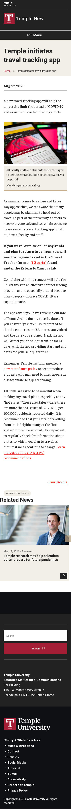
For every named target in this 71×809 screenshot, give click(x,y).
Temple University (10, 4)
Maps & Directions (20, 746)
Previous (3, 538)
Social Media (16, 762)
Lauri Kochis (57, 482)
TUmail (12, 774)
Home (7, 70)
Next (68, 538)
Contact (13, 751)
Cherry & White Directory (22, 740)
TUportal (39, 262)
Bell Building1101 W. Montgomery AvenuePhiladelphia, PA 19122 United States (29, 690)
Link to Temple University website (27, 724)
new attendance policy (20, 368)
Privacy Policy (17, 790)
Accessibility (16, 779)
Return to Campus (17, 493)
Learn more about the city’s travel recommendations (34, 452)
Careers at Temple (20, 785)
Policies (13, 757)
